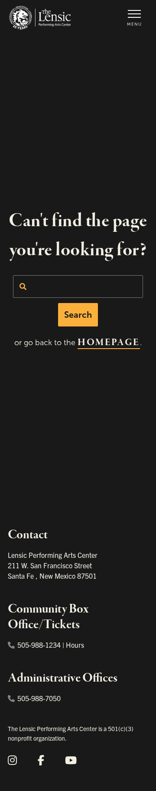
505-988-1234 (39, 644)
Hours (75, 644)
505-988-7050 (39, 698)
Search (78, 315)
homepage (109, 342)
